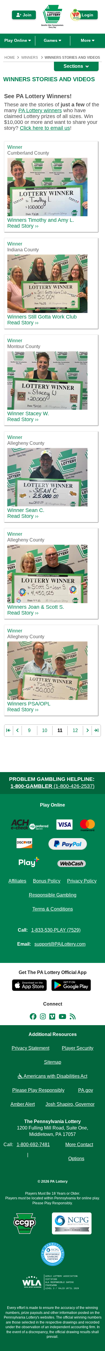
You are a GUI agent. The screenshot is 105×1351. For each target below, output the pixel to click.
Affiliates (17, 880)
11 (59, 730)
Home (9, 58)
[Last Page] (96, 730)
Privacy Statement (30, 1048)
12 (75, 730)
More (86, 40)
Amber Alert (22, 1104)
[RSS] (73, 1017)
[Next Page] (87, 730)
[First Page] (8, 730)
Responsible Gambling (52, 894)
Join (27, 15)
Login (84, 16)
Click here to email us (45, 128)
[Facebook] (33, 1017)
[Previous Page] (17, 730)
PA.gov (85, 1090)
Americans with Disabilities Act (54, 1076)
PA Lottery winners (40, 110)
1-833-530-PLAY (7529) (55, 930)
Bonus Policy (46, 880)
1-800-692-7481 (33, 1144)
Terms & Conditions (52, 909)
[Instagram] (43, 1017)
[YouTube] (62, 1017)
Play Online (16, 40)
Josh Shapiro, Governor (70, 1104)
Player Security (77, 1048)
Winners (29, 58)
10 (44, 730)
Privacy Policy (82, 880)
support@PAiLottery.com (59, 944)
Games (51, 40)
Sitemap (52, 1062)
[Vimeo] (52, 1017)
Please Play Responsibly (38, 1090)
